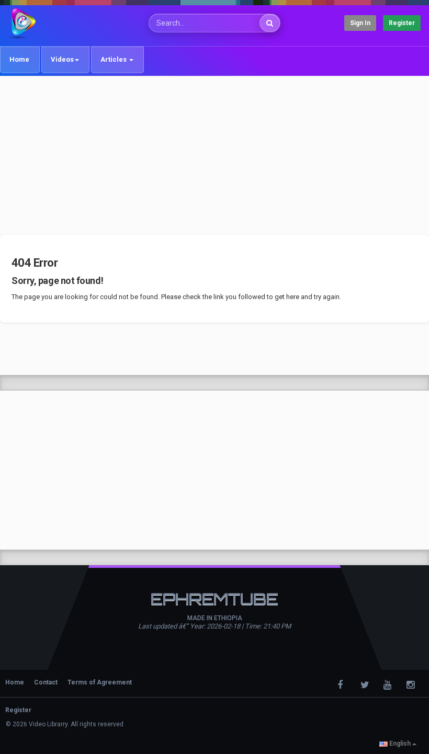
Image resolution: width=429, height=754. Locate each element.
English (400, 743)
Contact (46, 682)
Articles (114, 59)
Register (402, 23)
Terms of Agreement (99, 682)
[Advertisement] (214, 155)
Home (19, 59)
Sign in (360, 23)
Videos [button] (62, 59)
